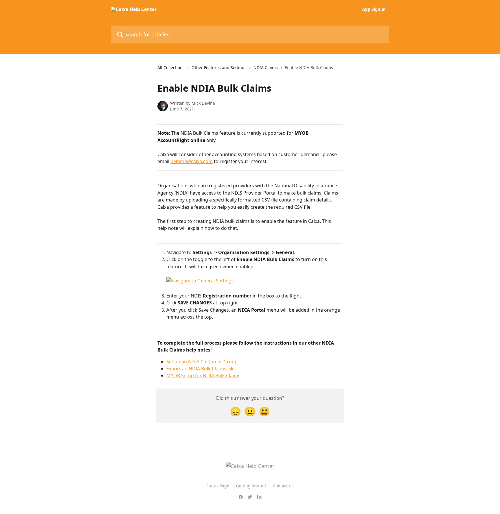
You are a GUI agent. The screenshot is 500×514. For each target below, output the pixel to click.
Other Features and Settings (219, 67)
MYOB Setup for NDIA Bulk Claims (203, 375)
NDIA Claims (265, 67)
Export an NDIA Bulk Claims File (200, 368)
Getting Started (251, 486)
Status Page (217, 486)
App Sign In (373, 9)
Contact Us (283, 486)
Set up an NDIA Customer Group (202, 361)
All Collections (171, 67)
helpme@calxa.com (191, 161)
